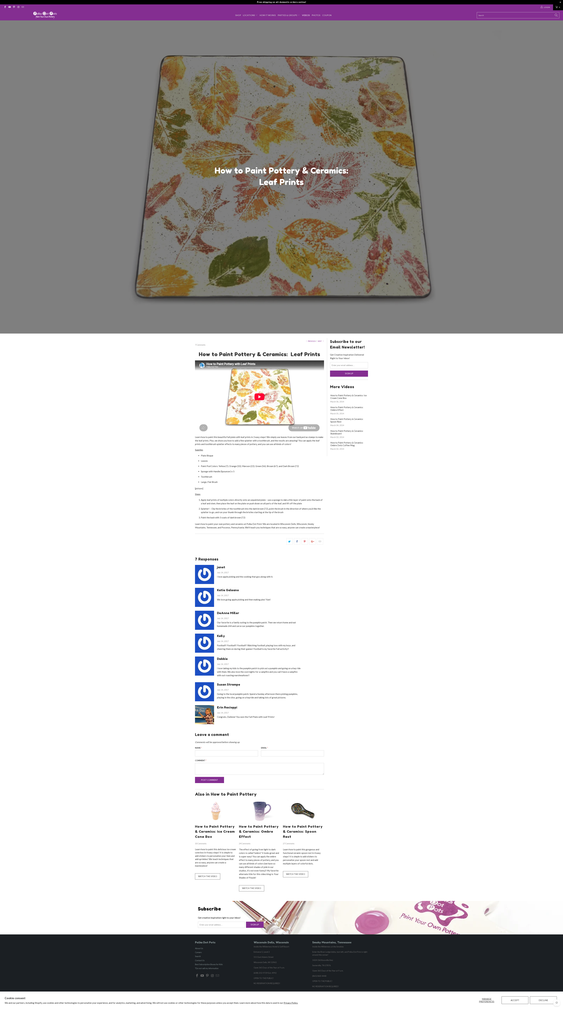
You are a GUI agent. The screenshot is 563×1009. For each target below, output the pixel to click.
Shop (238, 15)
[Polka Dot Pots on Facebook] (5, 7)
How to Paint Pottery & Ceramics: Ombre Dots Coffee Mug (346, 444)
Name (198, 748)
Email (264, 748)
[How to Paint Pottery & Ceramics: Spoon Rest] (303, 821)
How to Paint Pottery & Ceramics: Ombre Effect (259, 831)
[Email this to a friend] (320, 541)
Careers (198, 952)
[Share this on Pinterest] (305, 541)
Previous (312, 341)
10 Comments (200, 844)
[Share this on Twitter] (289, 541)
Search (198, 956)
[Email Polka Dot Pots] (22, 7)
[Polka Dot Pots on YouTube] (9, 7)
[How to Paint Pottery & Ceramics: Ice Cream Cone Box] (215, 821)
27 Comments (288, 844)
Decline (543, 1000)
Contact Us (200, 960)
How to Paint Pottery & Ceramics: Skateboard (346, 432)
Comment (200, 760)
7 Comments (200, 345)
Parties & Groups (288, 15)
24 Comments (244, 844)
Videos (306, 15)
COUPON (326, 15)
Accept (515, 1000)
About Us (199, 948)
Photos (316, 15)
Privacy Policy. (291, 1003)
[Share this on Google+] (312, 541)
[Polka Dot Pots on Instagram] (18, 7)
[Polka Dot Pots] (45, 15)
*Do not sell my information (206, 968)
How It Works (268, 15)
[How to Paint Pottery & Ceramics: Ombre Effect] (259, 821)
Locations (249, 15)
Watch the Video (207, 876)
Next (320, 341)
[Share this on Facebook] (297, 541)
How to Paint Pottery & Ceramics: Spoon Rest (303, 831)
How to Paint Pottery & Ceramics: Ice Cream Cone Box (215, 831)
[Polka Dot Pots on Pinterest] (14, 7)
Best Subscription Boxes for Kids (209, 964)
